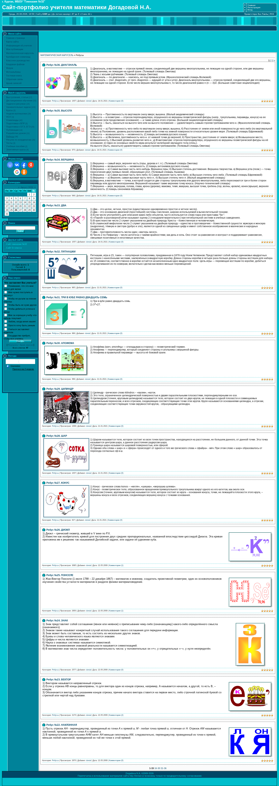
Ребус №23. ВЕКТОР (58, 679)
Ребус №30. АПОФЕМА (60, 343)
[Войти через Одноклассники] (24, 172)
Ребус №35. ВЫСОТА (59, 110)
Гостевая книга (14, 75)
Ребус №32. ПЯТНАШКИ (61, 251)
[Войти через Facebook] (24, 165)
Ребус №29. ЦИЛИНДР (60, 388)
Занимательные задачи (18, 107)
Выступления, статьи (17, 97)
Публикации (12, 130)
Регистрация (254, 7)
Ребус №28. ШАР (56, 435)
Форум (9, 68)
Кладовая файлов (15, 64)
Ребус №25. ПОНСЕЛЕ (59, 575)
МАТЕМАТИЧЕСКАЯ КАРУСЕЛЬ (56, 55)
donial (88, 101)
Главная (251, 5)
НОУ (8, 117)
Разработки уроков (16, 133)
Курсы (9, 110)
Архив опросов (26, 345)
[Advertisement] (158, 40)
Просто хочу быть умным (21, 325)
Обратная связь (14, 79)
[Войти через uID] (10, 165)
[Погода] (13, 365)
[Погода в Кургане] (20, 363)
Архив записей (13, 83)
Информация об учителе (19, 45)
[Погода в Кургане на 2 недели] (23, 369)
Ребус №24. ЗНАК (57, 620)
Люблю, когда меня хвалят (22, 321)
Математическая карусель (20, 53)
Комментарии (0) (116, 101)
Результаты (13, 345)
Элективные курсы (16, 149)
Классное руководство (18, 60)
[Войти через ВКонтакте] (17, 165)
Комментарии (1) (116, 565)
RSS (272, 14)
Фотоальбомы (13, 72)
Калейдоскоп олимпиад (18, 57)
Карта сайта (12, 41)
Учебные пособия (15, 146)
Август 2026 (27, 187)
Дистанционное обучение (19, 100)
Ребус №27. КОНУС (57, 482)
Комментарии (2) (116, 715)
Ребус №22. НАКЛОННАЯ (61, 724)
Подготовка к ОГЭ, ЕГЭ (18, 126)
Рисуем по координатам (18, 139)
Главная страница (15, 38)
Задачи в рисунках (16, 104)
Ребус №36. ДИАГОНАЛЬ (61, 65)
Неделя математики (16, 113)
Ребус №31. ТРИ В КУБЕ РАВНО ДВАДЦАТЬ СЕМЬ (76, 297)
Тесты (9, 143)
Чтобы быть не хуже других (22, 305)
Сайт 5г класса (14, 248)
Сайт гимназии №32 (16, 244)
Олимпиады (12, 120)
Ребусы (10, 136)
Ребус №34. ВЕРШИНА (60, 159)
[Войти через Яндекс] (31, 165)
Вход (250, 10)
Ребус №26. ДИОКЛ (58, 529)
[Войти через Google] (17, 172)
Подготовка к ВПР (15, 123)
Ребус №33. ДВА (56, 205)
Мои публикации (14, 49)
